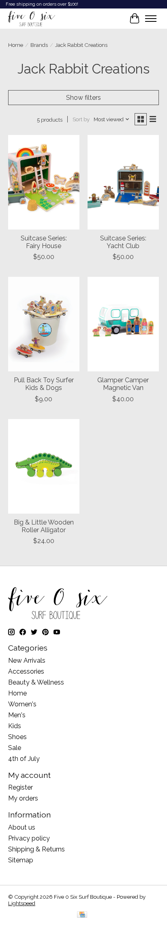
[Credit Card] (82, 915)
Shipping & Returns (36, 849)
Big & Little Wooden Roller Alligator (44, 526)
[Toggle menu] (151, 19)
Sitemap (20, 860)
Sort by (81, 119)
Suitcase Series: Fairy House (44, 242)
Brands (39, 45)
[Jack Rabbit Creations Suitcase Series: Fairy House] (43, 182)
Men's (17, 715)
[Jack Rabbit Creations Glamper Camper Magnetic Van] (123, 324)
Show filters (83, 97)
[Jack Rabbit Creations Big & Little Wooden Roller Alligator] (43, 466)
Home (15, 45)
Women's (22, 704)
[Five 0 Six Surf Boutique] (31, 18)
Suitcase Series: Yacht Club (123, 242)
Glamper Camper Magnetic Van (123, 384)
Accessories (26, 671)
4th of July (24, 759)
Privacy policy (29, 838)
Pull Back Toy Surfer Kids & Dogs (44, 384)
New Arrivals (26, 660)
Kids (14, 726)
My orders (23, 798)
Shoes (17, 737)
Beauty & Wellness (36, 682)
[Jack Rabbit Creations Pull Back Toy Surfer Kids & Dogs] (43, 324)
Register (20, 787)
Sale (14, 748)
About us (21, 827)
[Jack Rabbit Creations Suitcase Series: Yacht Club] (123, 182)
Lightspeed (21, 903)
